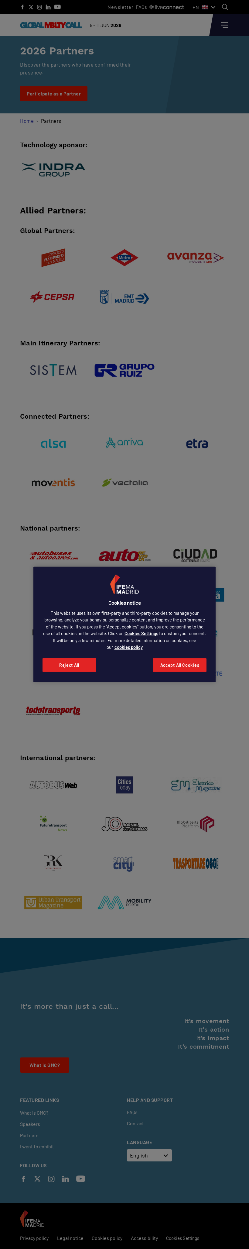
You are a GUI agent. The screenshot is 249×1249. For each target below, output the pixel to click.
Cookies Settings (141, 633)
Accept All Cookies (180, 665)
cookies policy (128, 647)
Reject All (69, 665)
